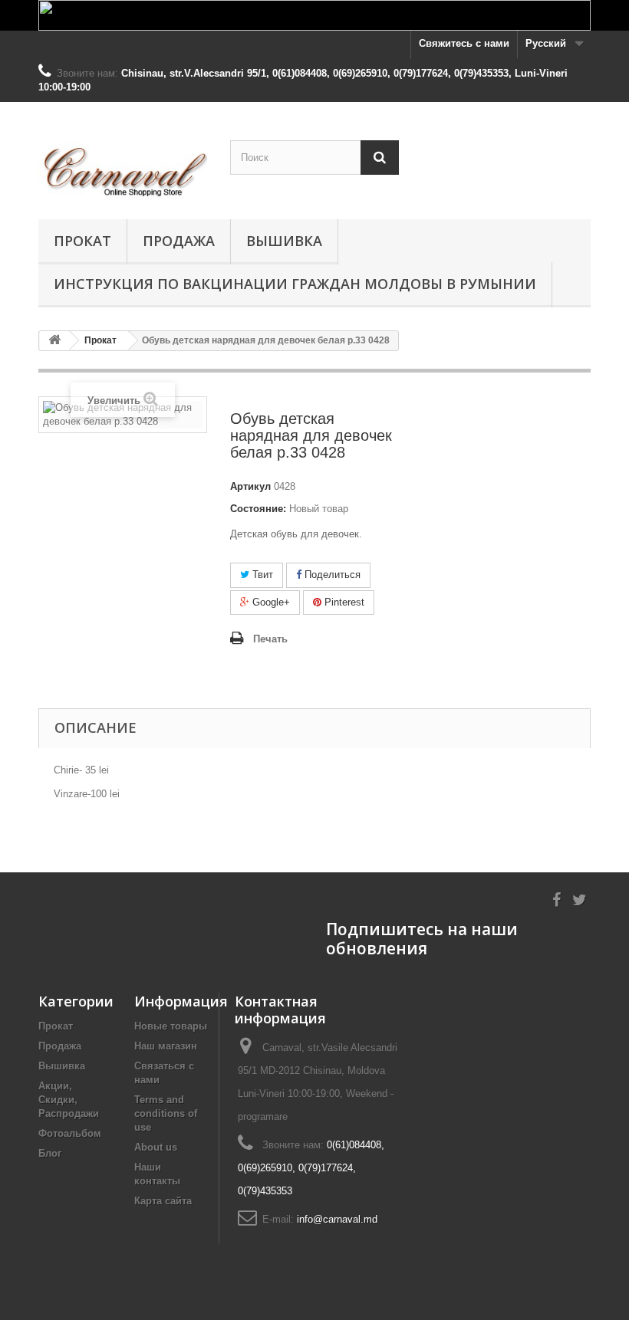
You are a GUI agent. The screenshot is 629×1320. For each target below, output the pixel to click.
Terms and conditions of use (165, 1113)
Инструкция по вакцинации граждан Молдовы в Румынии (295, 283)
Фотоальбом (69, 1133)
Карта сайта (163, 1201)
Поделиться (331, 574)
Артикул (250, 486)
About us (155, 1147)
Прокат (82, 240)
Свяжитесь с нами (464, 43)
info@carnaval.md (337, 1219)
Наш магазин (165, 1046)
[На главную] (54, 340)
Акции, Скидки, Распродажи (68, 1099)
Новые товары (170, 1026)
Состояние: (258, 508)
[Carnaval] (122, 166)
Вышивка (284, 240)
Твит (261, 574)
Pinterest (342, 602)
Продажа (179, 240)
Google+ (269, 602)
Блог (49, 1153)
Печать (270, 639)
